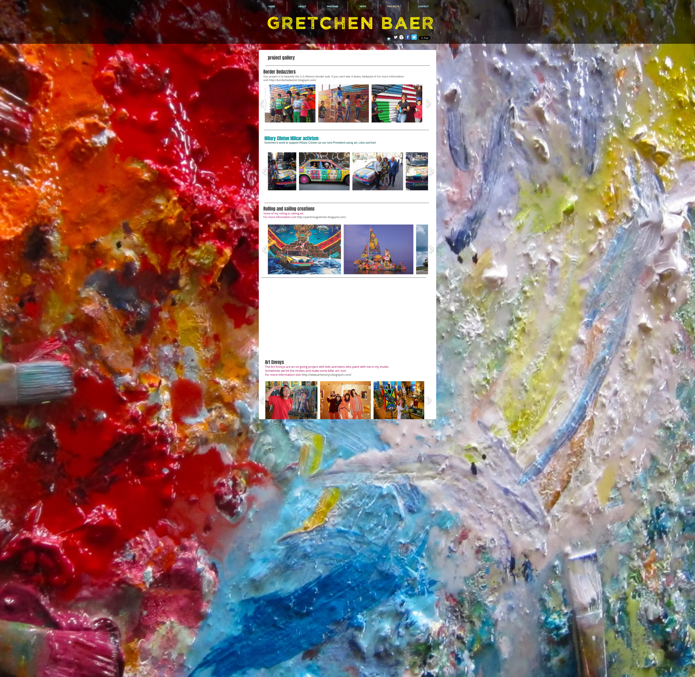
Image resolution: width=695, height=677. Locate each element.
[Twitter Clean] (395, 37)
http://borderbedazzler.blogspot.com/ (292, 80)
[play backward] (262, 103)
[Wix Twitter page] (414, 37)
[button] (290, 103)
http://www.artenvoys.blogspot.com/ (326, 375)
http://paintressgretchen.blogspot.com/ (321, 217)
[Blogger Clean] (401, 37)
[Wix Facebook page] (407, 37)
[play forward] (428, 103)
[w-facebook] (389, 40)
